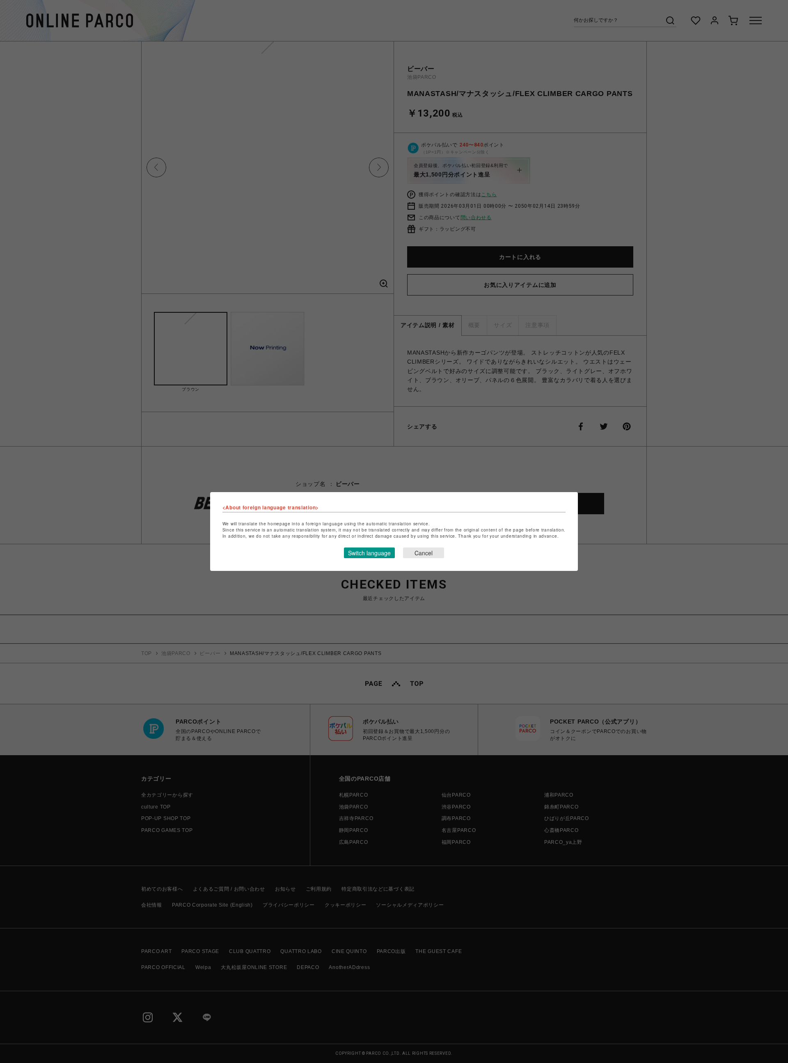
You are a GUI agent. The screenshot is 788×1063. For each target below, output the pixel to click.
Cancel (424, 553)
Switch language (369, 553)
